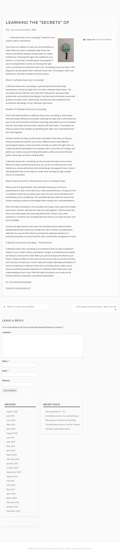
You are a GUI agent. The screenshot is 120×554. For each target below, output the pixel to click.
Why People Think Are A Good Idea (60, 420)
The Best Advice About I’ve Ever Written (62, 424)
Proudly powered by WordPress (45, 548)
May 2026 (11, 424)
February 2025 (13, 459)
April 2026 (11, 429)
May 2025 (11, 446)
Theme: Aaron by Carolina (78, 548)
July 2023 (10, 480)
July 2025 (10, 437)
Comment (6, 332)
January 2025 (12, 463)
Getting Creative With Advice (57, 429)
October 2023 (12, 467)
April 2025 (11, 450)
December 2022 (13, 511)
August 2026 (12, 411)
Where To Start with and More (20, 306)
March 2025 (12, 455)
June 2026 (11, 420)
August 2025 (12, 433)
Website (6, 380)
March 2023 (12, 498)
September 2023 (14, 472)
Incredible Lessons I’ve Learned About (62, 416)
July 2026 (10, 416)
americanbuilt (16, 30)
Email (5, 371)
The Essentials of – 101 (55, 411)
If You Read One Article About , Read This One (96, 306)
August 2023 (12, 476)
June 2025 (11, 442)
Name (5, 361)
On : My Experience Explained (18, 282)
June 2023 (11, 485)
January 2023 (12, 506)
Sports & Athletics (104, 39)
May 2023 (11, 489)
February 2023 (13, 502)
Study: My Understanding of (18, 288)
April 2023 (11, 493)
